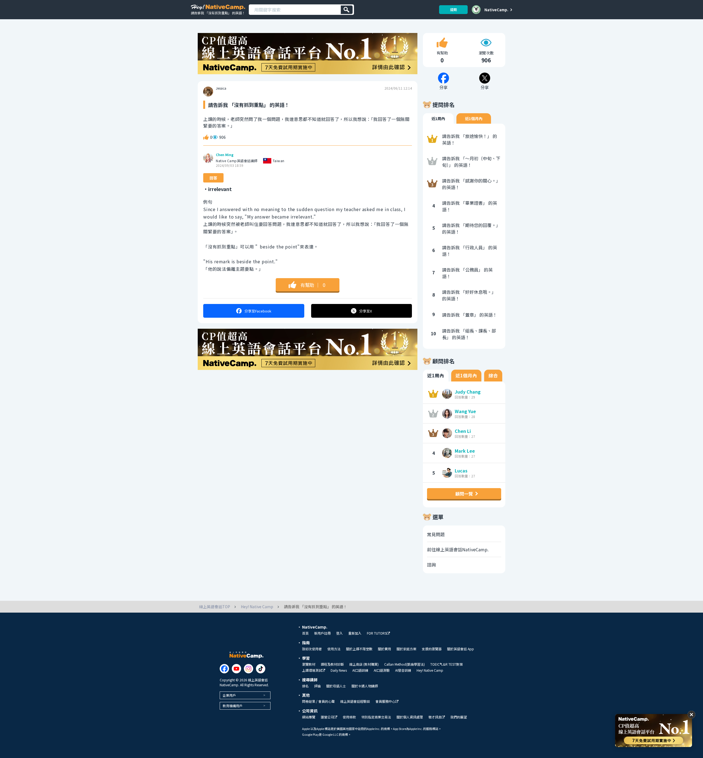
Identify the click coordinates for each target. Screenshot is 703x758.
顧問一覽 (464, 493)
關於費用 (384, 649)
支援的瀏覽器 (432, 649)
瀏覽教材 (308, 664)
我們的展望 (458, 717)
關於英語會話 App (460, 649)
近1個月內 (473, 118)
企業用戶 (229, 695)
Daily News (339, 670)
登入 (339, 633)
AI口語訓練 (360, 670)
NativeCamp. (496, 9)
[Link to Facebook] (224, 668)
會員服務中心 (385, 701)
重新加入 (354, 633)
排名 (305, 686)
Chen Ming (224, 154)
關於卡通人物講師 (365, 686)
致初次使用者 (312, 649)
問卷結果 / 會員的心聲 (318, 701)
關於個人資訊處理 (410, 717)
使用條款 (349, 717)
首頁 (305, 633)
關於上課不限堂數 (359, 649)
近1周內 (438, 118)
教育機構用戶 (232, 705)
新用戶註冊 (322, 633)
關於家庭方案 (406, 649)
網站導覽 (308, 717)
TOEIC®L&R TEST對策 (446, 664)
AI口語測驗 (382, 670)
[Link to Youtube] (236, 668)
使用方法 (334, 649)
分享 (257, 311)
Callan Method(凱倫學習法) (404, 664)
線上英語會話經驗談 (355, 701)
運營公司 (327, 717)
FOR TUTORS (377, 633)
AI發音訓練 (403, 670)
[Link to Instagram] (248, 668)
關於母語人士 (336, 686)
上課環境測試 (312, 670)
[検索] (347, 9)
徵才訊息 (435, 717)
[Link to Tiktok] (260, 668)
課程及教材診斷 (332, 664)
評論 (317, 686)
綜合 (493, 375)
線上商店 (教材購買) (364, 664)
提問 (453, 9)
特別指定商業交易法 (376, 717)
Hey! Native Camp (430, 670)
